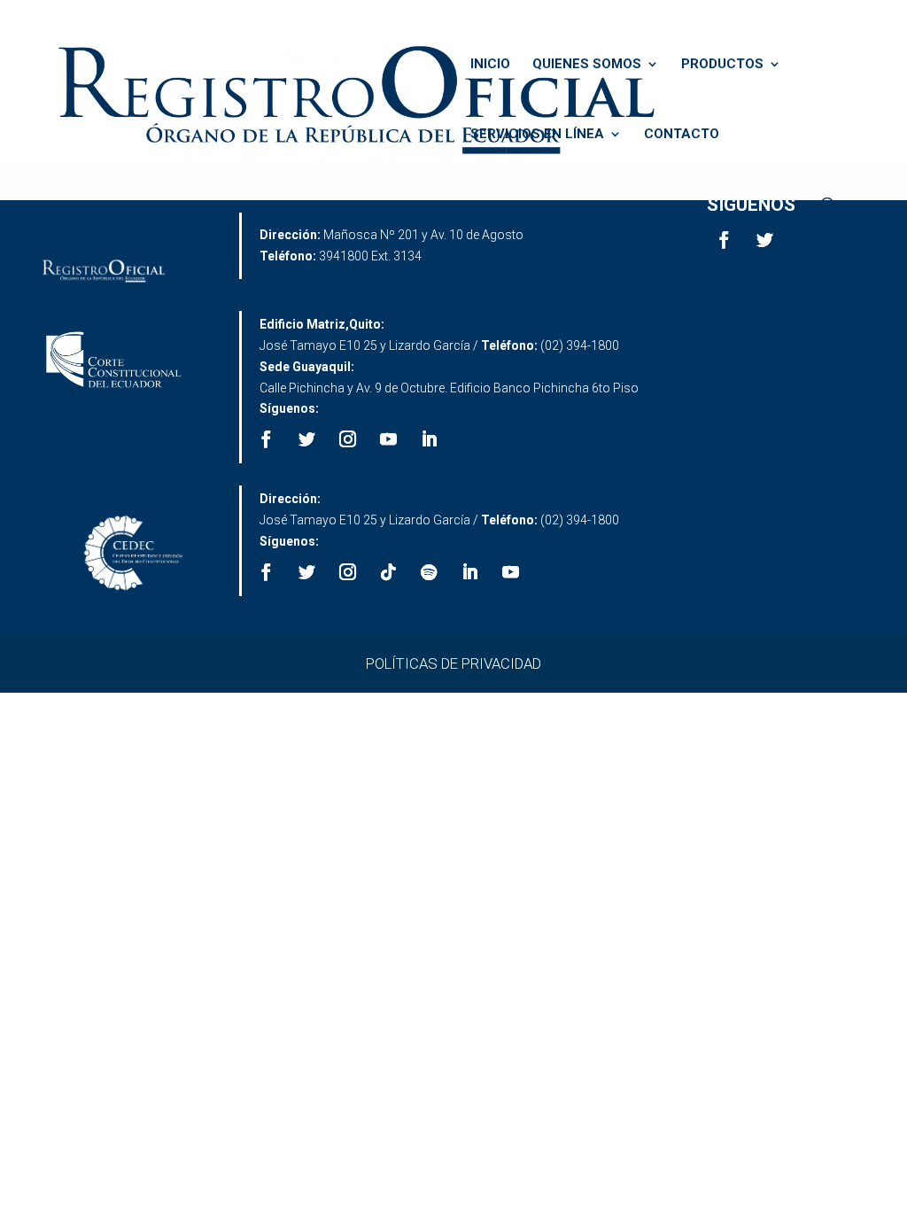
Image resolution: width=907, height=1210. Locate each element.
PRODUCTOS (722, 65)
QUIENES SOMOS (586, 65)
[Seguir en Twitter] (764, 240)
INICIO (490, 65)
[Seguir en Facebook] (723, 240)
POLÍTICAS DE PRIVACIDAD (453, 663)
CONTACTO (681, 135)
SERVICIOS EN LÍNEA (537, 135)
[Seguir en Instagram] (347, 439)
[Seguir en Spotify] (429, 572)
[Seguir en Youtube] (388, 439)
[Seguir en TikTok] (388, 572)
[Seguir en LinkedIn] (429, 439)
